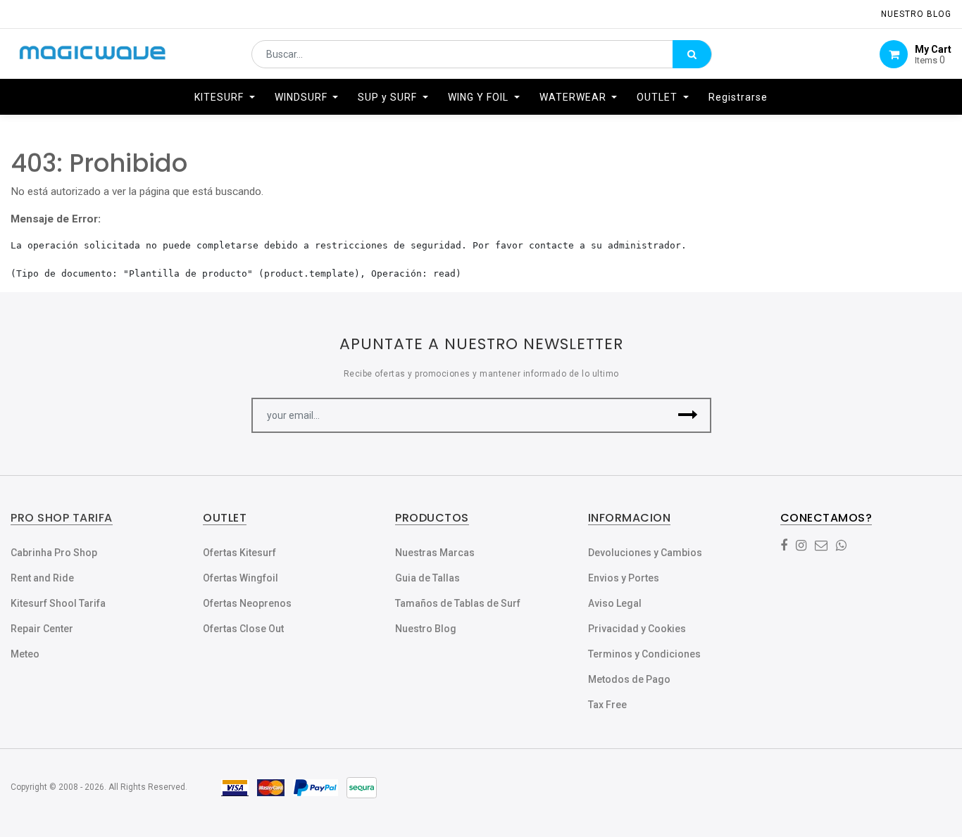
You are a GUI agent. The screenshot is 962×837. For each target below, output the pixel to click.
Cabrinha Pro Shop (54, 552)
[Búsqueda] (692, 54)
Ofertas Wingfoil (240, 578)
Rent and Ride (42, 578)
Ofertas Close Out (243, 628)
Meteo (25, 654)
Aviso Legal (615, 603)
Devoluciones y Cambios (645, 552)
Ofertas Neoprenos (247, 603)
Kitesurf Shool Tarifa (58, 603)
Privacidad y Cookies (637, 628)
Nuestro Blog (425, 628)
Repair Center (42, 628)
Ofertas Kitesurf (239, 552)
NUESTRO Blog (916, 14)
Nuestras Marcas (435, 552)
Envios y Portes (623, 578)
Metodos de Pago (629, 679)
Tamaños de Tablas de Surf (457, 603)
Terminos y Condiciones (644, 654)
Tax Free (607, 704)
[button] (688, 415)
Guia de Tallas (427, 578)
